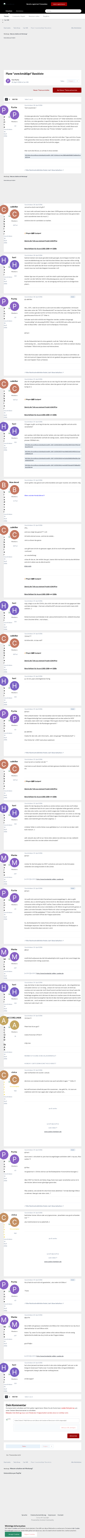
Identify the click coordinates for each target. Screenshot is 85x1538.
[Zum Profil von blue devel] (14, 489)
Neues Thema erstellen (41, 90)
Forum (6, 16)
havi (14, 257)
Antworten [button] (73, 1436)
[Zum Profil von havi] (14, 264)
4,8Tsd (15, 225)
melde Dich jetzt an (68, 1408)
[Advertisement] (42, 55)
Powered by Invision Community (42, 1520)
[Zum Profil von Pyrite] (8, 81)
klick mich (27, 566)
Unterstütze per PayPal (9, 37)
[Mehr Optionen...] (79, 105)
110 (15, 276)
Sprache (24, 1515)
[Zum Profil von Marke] (14, 862)
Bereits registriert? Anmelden (37, 4)
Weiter (15, 99)
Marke (14, 855)
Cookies (15, 1528)
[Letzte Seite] (20, 99)
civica (14, 1072)
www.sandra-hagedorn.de (52, 1131)
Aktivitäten (19, 11)
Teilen (62, 81)
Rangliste (46, 16)
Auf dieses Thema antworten (67, 90)
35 (15, 1036)
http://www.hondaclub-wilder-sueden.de (50, 879)
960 (15, 1091)
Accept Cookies (13, 1534)
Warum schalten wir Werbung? (18, 34)
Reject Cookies (29, 1534)
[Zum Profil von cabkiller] (14, 214)
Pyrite (17, 80)
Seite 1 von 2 (29, 99)
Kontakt (60, 1515)
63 (15, 126)
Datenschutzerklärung (38, 1515)
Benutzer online (34, 16)
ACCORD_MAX (14, 1017)
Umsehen (9, 11)
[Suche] (79, 11)
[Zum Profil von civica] (14, 1079)
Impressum (52, 1515)
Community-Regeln (18, 16)
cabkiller (14, 206)
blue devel (14, 482)
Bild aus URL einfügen (68, 1427)
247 (15, 874)
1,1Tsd (15, 501)
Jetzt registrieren (59, 4)
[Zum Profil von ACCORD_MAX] (14, 1025)
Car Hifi (26, 82)
